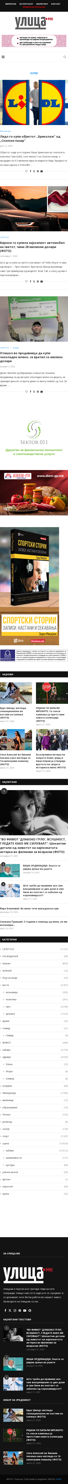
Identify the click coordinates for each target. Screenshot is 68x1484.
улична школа (35, 1172)
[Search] (64, 57)
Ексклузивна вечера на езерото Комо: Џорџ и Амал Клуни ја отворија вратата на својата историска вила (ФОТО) (51, 761)
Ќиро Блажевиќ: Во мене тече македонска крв (29, 908)
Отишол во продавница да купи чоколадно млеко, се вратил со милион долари (31, 357)
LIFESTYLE (35, 949)
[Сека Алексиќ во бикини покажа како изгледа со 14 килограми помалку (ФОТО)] (16, 739)
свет (37, 1006)
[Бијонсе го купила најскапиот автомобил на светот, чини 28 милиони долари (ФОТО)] (34, 208)
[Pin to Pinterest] (38, 171)
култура (37, 1165)
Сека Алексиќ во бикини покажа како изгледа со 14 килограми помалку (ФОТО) (15, 759)
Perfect (58, 1479)
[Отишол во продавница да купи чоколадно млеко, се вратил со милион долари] (34, 319)
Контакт (55, 4)
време (35, 1021)
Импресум (10, 4)
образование (35, 1107)
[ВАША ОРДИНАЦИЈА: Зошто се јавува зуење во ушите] (10, 870)
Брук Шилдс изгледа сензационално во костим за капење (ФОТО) (13, 712)
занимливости (37, 1157)
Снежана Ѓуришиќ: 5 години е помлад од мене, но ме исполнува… (33, 923)
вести (35, 985)
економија (37, 992)
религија (35, 1121)
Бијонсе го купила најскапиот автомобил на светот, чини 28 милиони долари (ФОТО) (32, 247)
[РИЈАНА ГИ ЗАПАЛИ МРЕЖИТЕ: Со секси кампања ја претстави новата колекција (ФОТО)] (52, 693)
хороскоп (35, 1186)
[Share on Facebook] (30, 171)
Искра (37, 1071)
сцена (35, 1143)
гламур (35, 1028)
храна (35, 1193)
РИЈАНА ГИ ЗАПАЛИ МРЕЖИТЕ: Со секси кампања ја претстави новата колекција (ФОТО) (50, 714)
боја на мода (35, 977)
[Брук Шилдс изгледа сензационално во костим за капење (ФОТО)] (16, 693)
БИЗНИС (35, 970)
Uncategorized (35, 956)
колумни (35, 1085)
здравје (35, 1057)
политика (37, 999)
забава (35, 1049)
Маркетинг (42, 4)
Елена (37, 1064)
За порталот (26, 4)
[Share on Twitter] (34, 171)
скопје (35, 1128)
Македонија (35, 1092)
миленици (35, 1100)
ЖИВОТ (35, 1042)
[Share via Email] (41, 171)
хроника (37, 1013)
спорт (35, 1136)
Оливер (37, 1078)
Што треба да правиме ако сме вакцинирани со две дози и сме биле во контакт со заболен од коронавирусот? (43, 890)
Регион (35, 1114)
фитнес (35, 1179)
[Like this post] (26, 171)
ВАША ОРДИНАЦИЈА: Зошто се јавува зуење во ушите (41, 867)
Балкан (35, 963)
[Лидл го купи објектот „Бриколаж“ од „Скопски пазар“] (34, 102)
